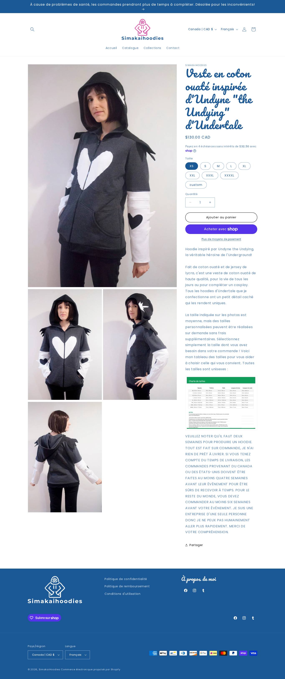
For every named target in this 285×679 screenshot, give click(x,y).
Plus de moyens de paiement (221, 239)
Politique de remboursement (127, 586)
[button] (32, 29)
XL (244, 166)
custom (196, 185)
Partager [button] (196, 545)
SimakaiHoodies (49, 669)
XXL (192, 175)
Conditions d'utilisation (122, 594)
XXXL (210, 175)
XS (192, 166)
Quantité (191, 194)
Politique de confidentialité (126, 579)
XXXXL (229, 175)
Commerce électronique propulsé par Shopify (90, 669)
